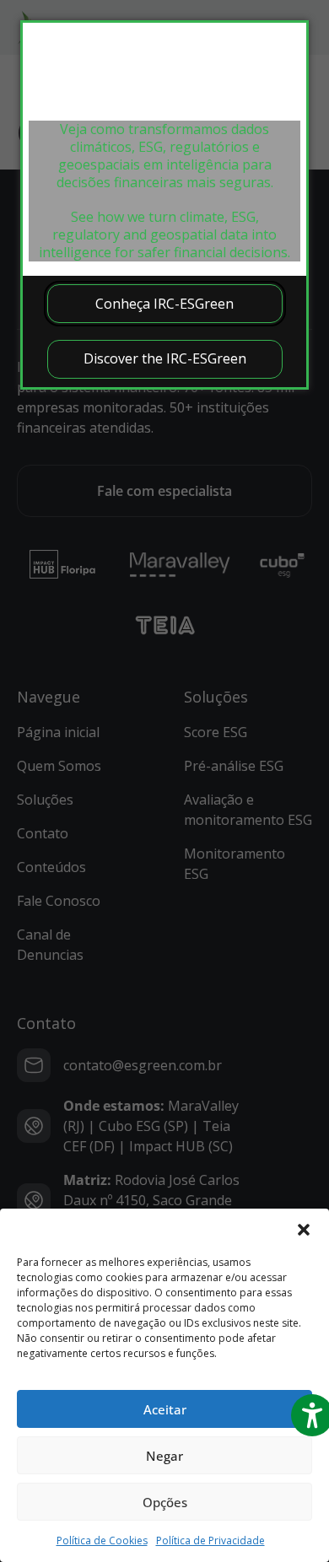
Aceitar (164, 1409)
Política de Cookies (102, 1540)
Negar (164, 1455)
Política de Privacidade (210, 1540)
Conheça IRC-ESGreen (164, 303)
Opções (165, 1502)
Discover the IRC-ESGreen (165, 358)
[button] (303, 1229)
